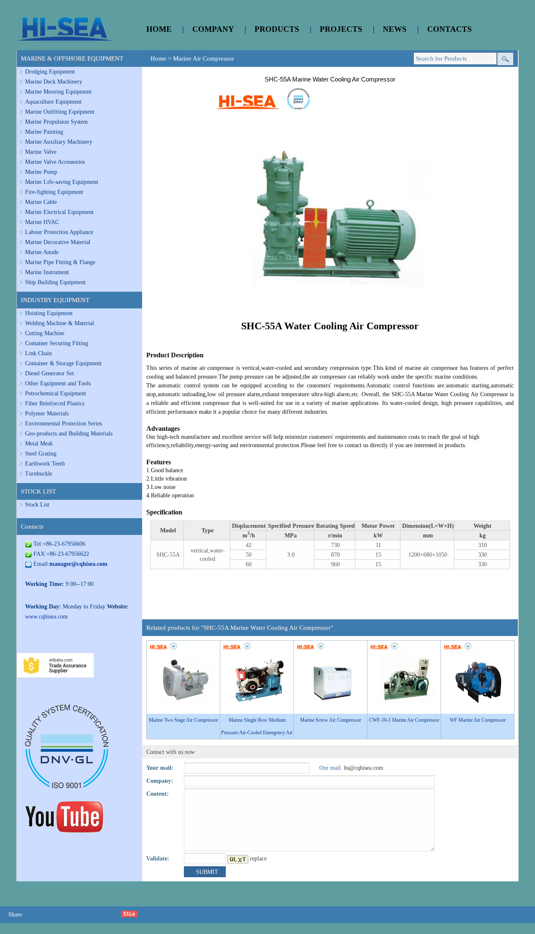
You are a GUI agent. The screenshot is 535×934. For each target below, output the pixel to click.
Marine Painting (44, 132)
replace (258, 858)
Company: (159, 781)
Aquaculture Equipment (53, 102)
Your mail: (159, 768)
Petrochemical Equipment (55, 393)
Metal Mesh (39, 443)
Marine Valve (40, 152)
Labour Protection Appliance (59, 232)
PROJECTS (341, 29)
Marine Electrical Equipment (59, 212)
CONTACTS (449, 29)
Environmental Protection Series (63, 423)
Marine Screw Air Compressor (330, 720)
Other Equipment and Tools (58, 383)
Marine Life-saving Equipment (61, 182)
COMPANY (213, 29)
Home (158, 58)
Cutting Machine (44, 333)
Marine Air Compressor (203, 58)
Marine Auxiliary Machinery (58, 142)
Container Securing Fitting (56, 343)
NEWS (395, 29)
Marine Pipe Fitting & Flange (60, 262)
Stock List (37, 504)
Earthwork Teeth (45, 464)
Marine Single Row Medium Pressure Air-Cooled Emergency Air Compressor (257, 732)
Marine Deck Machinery (53, 82)
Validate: (157, 858)
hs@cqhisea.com (363, 768)
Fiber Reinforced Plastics (54, 403)
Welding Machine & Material (59, 323)
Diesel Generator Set (49, 373)
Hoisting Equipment (49, 313)
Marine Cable (41, 202)
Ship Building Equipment (55, 282)
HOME (159, 29)
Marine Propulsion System (56, 122)
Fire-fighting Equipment (54, 192)
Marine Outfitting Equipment (59, 112)
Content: (157, 794)
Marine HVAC (42, 222)
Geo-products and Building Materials (68, 433)
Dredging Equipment (50, 72)
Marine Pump (41, 172)
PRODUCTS (277, 29)
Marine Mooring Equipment (58, 92)
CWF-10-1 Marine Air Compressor (404, 720)
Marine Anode (42, 252)
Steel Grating (40, 453)
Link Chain (38, 353)
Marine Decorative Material (57, 242)
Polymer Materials (47, 413)
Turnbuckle (38, 474)
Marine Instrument (47, 272)
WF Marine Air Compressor (478, 720)
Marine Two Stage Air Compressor (183, 720)
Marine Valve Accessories (55, 162)
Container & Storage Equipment (63, 363)
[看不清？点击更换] (237, 859)
